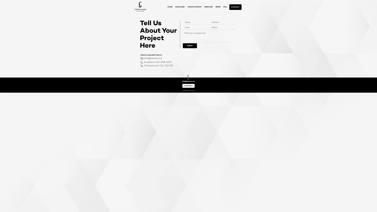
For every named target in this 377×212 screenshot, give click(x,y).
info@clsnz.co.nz (153, 58)
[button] (208, 7)
